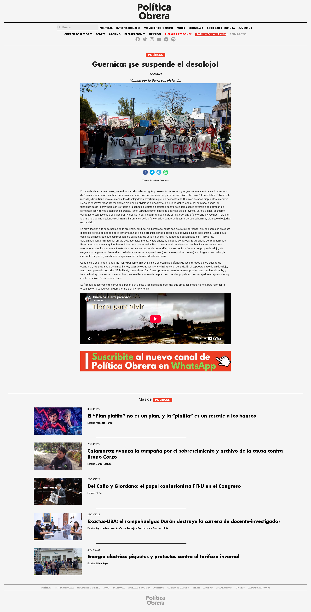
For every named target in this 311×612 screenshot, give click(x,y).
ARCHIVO (115, 34)
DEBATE (100, 34)
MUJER (181, 28)
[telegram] (158, 173)
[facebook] (145, 173)
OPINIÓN (155, 34)
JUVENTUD (245, 28)
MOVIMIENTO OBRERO (158, 28)
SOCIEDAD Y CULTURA (221, 28)
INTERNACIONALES (128, 28)
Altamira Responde (259, 588)
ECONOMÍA (196, 28)
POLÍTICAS (106, 28)
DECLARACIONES (134, 34)
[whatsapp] (165, 173)
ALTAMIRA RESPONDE (178, 34)
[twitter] (152, 173)
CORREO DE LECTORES (78, 34)
